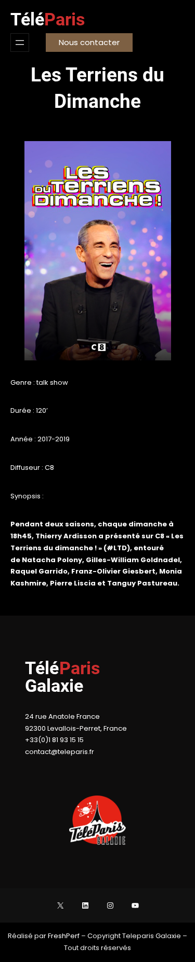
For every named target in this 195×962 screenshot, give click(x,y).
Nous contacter (89, 42)
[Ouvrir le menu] (19, 42)
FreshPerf (64, 936)
